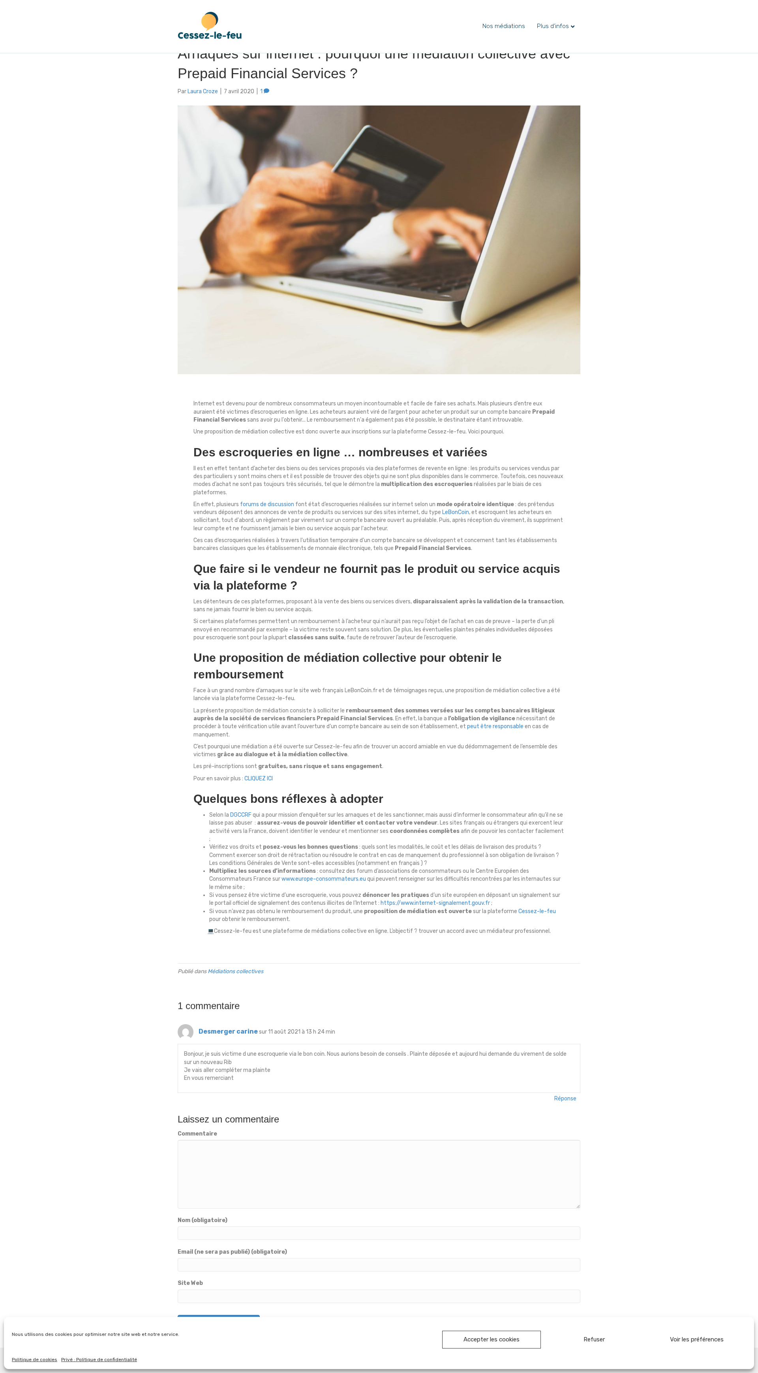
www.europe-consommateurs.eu (323, 879)
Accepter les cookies (491, 1339)
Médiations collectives (235, 971)
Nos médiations (503, 26)
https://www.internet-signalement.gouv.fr (435, 903)
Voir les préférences (697, 1339)
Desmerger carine (228, 1031)
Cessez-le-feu (537, 911)
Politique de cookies (34, 1359)
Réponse (565, 1098)
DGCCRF (240, 815)
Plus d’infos (553, 26)
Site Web (190, 1283)
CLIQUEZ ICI (258, 778)
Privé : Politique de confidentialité (99, 1359)
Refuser (594, 1339)
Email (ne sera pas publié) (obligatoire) (232, 1252)
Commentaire (197, 1133)
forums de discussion (267, 504)
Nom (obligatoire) (202, 1220)
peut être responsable (495, 726)
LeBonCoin (455, 512)
